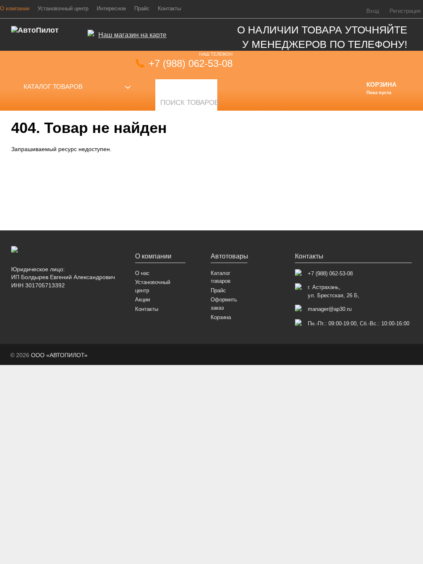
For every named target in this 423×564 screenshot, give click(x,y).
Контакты (169, 9)
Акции (142, 299)
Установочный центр (63, 9)
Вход (372, 11)
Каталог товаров (53, 86)
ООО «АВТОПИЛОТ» (59, 355)
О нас (142, 273)
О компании (153, 256)
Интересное (111, 9)
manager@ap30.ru (330, 309)
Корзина (221, 317)
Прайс (142, 9)
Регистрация (405, 11)
